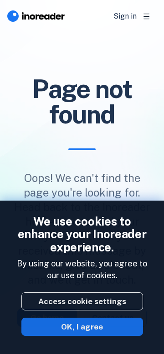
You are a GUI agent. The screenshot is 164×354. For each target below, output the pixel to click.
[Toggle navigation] (147, 16)
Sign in (125, 16)
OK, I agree (82, 326)
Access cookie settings (82, 301)
